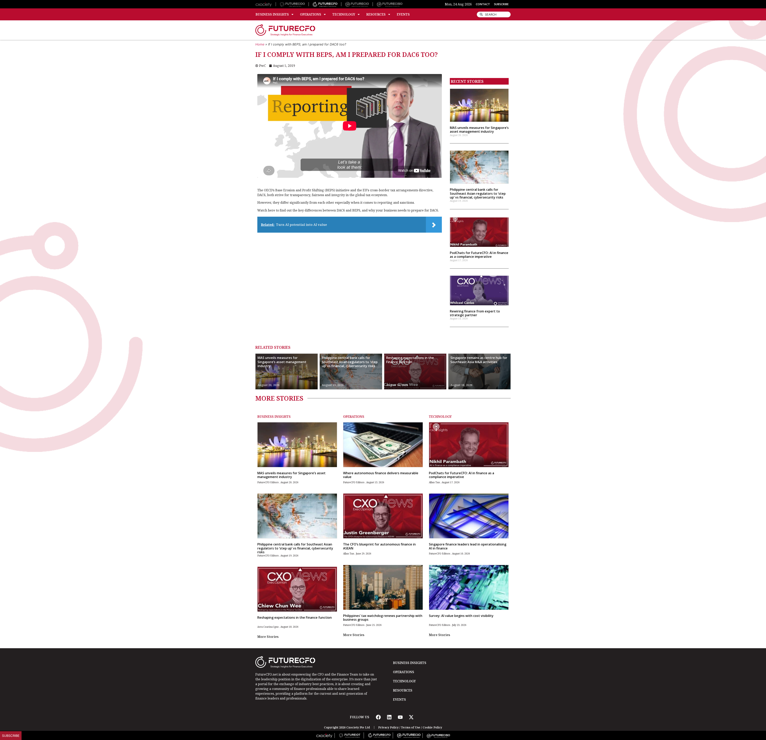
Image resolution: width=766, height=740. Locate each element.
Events (403, 14)
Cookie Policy (432, 727)
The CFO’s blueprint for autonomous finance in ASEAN (379, 546)
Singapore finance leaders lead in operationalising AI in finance (467, 546)
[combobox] (494, 14)
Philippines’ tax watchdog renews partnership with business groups (382, 618)
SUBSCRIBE (501, 4)
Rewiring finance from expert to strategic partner (475, 313)
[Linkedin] (389, 717)
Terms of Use (410, 727)
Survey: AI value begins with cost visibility (461, 616)
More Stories (268, 636)
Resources (376, 14)
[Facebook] (378, 717)
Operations (310, 14)
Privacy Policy (388, 727)
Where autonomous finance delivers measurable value (380, 475)
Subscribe (11, 736)
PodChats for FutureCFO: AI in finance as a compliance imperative (479, 255)
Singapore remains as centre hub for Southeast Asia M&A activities (478, 360)
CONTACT (483, 4)
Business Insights (272, 14)
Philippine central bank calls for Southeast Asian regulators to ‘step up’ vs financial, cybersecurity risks (478, 193)
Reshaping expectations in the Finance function (410, 360)
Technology (343, 14)
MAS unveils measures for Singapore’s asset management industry (479, 129)
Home (259, 44)
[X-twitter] (411, 717)
